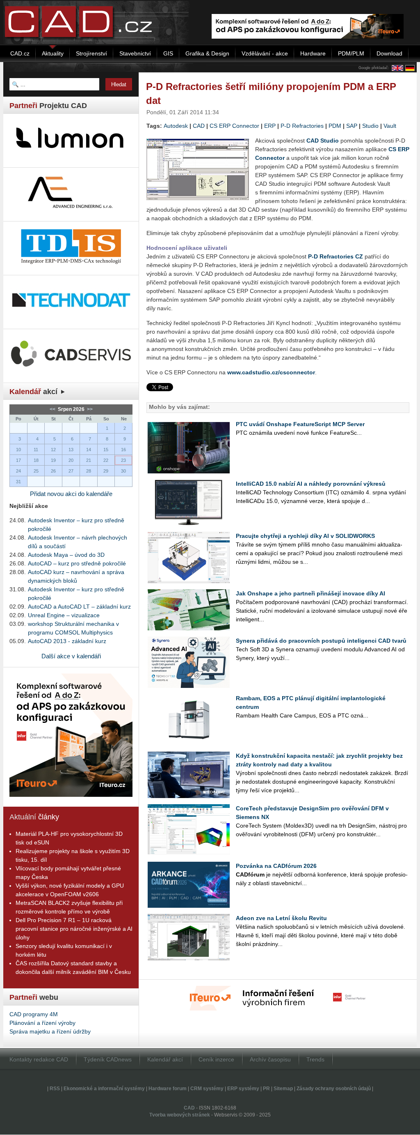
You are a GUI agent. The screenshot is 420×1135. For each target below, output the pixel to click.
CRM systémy (207, 1088)
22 (105, 460)
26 (53, 470)
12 (53, 449)
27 (70, 470)
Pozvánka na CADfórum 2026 (276, 866)
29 (105, 470)
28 (88, 470)
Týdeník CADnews (108, 1059)
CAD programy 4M (33, 1014)
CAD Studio (322, 140)
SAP (351, 125)
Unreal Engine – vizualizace (64, 615)
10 (18, 449)
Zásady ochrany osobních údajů (334, 1088)
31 (18, 481)
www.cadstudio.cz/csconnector (271, 372)
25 (36, 470)
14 (88, 449)
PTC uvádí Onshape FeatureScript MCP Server (300, 424)
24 (18, 470)
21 (88, 460)
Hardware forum (167, 1088)
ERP (270, 125)
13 (70, 449)
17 (18, 460)
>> (89, 409)
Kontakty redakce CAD (38, 1059)
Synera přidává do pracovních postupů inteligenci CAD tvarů (321, 640)
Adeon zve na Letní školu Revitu (281, 918)
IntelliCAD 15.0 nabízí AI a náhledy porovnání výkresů (311, 483)
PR (266, 1088)
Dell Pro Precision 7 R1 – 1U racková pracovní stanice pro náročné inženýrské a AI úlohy (74, 929)
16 (123, 449)
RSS (55, 1088)
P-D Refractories (302, 125)
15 (105, 449)
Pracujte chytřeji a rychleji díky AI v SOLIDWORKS (305, 536)
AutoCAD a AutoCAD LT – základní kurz (79, 606)
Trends (315, 1059)
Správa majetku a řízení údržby (50, 1031)
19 (53, 460)
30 (123, 470)
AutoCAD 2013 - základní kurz (67, 641)
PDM (335, 125)
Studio (370, 125)
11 (36, 449)
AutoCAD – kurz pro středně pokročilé (77, 563)
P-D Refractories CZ (335, 256)
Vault (389, 125)
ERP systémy (243, 1088)
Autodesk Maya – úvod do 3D (66, 554)
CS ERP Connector (234, 125)
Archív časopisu (270, 1059)
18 (36, 460)
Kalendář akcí (165, 1059)
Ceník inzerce (216, 1059)
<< (53, 409)
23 (123, 460)
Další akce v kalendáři (71, 656)
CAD (199, 125)
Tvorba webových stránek (179, 1115)
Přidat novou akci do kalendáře (71, 493)
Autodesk (176, 125)
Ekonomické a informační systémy (104, 1088)
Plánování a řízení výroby (42, 1023)
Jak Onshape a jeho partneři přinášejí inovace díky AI (310, 593)
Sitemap (283, 1088)
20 (70, 460)
